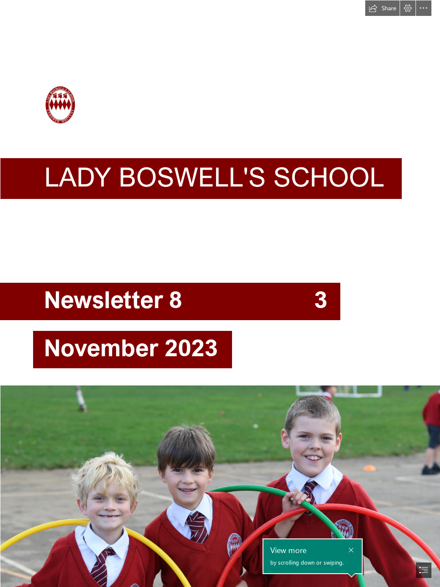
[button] (382, 8)
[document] (220, 293)
